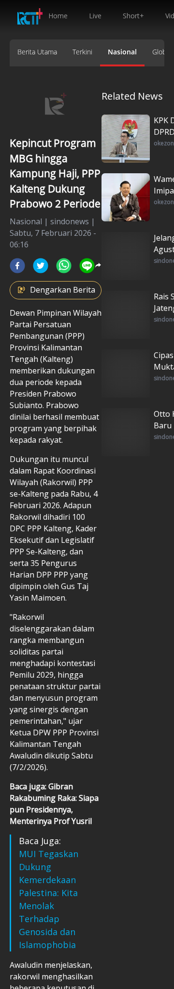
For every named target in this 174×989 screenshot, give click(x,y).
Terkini (82, 51)
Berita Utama (37, 51)
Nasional (122, 51)
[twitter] (40, 265)
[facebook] (17, 265)
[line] (87, 265)
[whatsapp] (64, 265)
